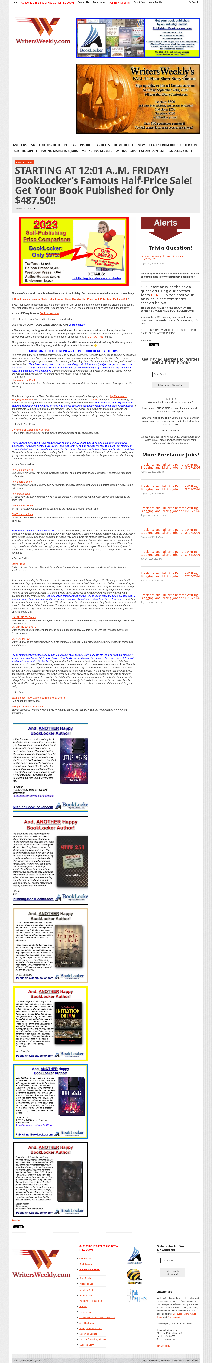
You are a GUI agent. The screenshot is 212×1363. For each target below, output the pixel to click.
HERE (155, 295)
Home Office (124, 145)
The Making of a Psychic (24, 380)
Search (194, 2)
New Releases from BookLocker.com (168, 145)
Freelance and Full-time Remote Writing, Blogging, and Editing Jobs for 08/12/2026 (170, 509)
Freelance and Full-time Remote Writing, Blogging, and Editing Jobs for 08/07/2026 (170, 531)
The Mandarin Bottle (22, 469)
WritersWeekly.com (30, 1360)
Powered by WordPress (159, 1360)
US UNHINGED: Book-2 (24, 626)
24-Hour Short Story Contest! (140, 151)
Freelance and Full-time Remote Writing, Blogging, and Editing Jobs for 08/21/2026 (170, 487)
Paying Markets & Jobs (59, 151)
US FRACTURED (21, 638)
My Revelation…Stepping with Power (31, 429)
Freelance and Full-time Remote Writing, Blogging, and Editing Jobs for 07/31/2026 (170, 553)
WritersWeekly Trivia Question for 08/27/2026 (165, 257)
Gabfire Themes (191, 1360)
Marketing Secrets (97, 151)
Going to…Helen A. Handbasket (28, 706)
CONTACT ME (95, 336)
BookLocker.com (49, 313)
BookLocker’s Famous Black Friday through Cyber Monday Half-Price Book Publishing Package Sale (71, 299)
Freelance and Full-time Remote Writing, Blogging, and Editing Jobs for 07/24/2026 (170, 574)
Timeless (92, 399)
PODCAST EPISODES (78, 145)
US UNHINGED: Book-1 (24, 617)
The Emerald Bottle (22, 481)
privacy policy (163, 1345)
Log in (145, 1360)
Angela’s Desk (24, 145)
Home (14, 2)
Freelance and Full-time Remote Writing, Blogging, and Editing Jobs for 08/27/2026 (170, 466)
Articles (103, 145)
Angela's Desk (24, 162)
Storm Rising (18, 563)
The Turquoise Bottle (22, 514)
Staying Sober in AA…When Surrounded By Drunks (38, 697)
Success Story (180, 151)
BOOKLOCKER (78, 442)
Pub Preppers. (174, 1316)
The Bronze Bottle (21, 493)
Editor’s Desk (49, 145)
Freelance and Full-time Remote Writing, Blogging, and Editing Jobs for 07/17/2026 (170, 596)
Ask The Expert (25, 151)
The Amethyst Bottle (22, 505)
